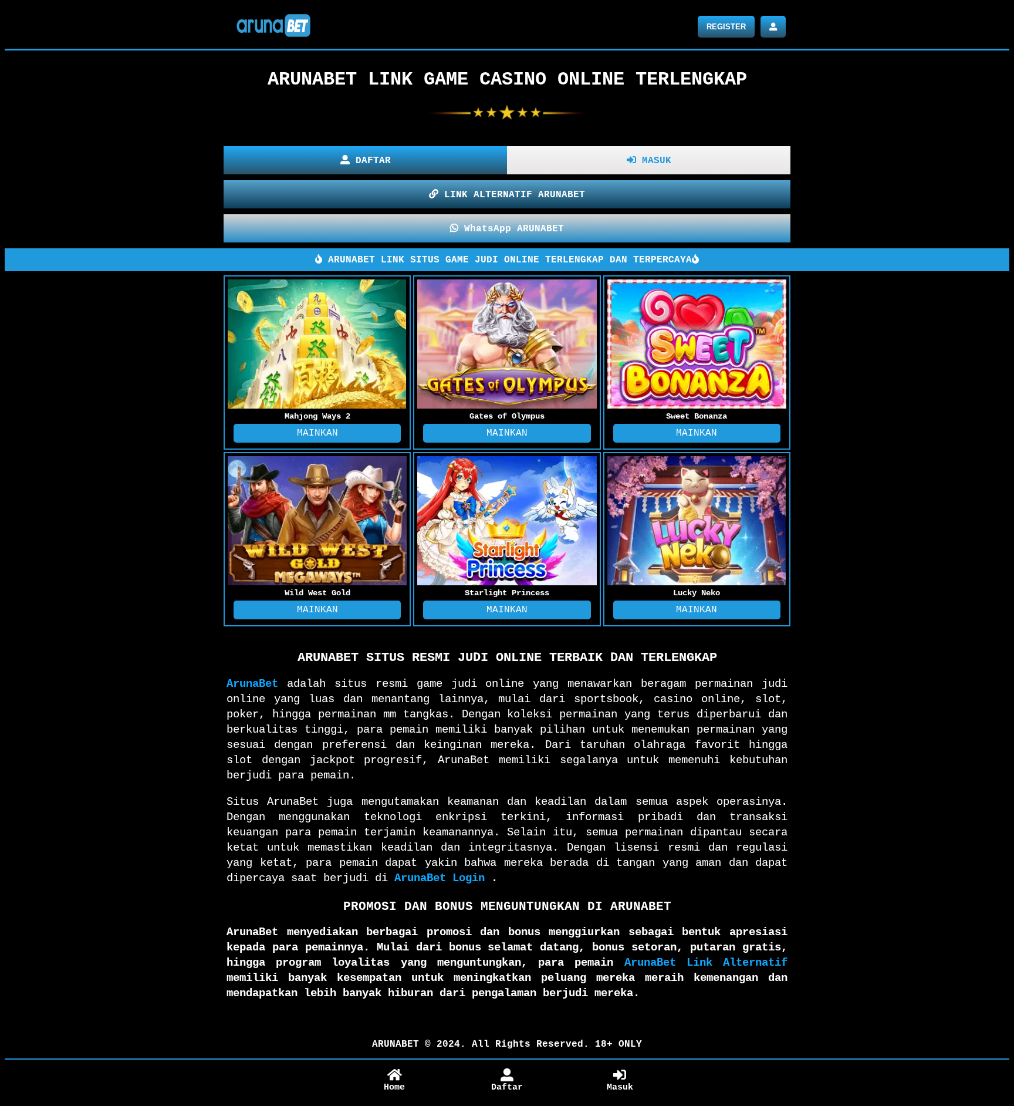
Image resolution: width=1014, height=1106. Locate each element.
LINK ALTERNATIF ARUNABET (511, 195)
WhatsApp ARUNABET (511, 229)
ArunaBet (252, 683)
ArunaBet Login (439, 878)
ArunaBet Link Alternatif (705, 962)
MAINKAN (317, 433)
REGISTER (726, 26)
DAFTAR (370, 161)
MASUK (653, 161)
